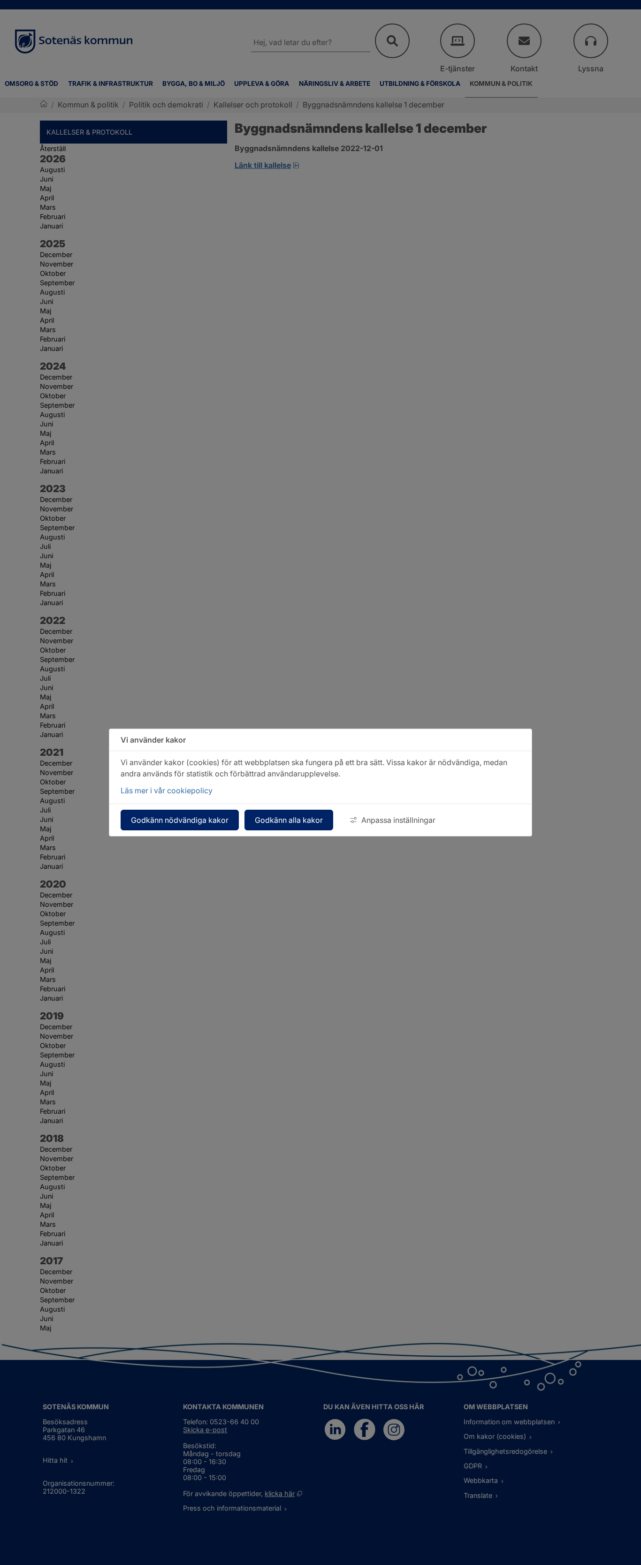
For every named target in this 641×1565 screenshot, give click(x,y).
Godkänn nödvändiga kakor (180, 820)
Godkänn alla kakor (289, 820)
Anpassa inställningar (398, 820)
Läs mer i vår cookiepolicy (167, 790)
